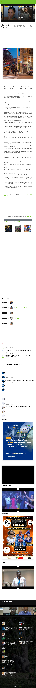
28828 (13, 365)
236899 (12, 399)
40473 (13, 347)
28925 (13, 362)
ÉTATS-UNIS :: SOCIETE (7, 49)
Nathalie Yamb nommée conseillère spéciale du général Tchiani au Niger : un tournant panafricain (11, 673)
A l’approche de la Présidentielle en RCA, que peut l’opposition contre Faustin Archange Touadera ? (10, 668)
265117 (11, 373)
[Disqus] (18, 251)
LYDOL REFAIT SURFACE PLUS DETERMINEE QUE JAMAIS (10, 656)
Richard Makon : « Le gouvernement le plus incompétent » (10, 16)
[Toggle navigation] (33, 2)
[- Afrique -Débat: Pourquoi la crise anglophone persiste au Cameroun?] (3, 373)
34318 (13, 353)
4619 (11, 675)
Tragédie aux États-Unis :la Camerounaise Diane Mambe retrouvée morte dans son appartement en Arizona (9, 662)
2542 (27, 643)
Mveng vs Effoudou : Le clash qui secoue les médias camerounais (10, 643)
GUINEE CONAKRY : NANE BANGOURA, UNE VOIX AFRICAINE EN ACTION (11, 651)
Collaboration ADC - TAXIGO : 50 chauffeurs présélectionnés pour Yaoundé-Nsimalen (25, 15)
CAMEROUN (7, 6)
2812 (11, 630)
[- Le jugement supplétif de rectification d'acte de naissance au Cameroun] (3, 411)
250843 (12, 382)
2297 (11, 639)
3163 (27, 629)
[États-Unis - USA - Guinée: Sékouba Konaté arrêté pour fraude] (3, 365)
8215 (11, 653)
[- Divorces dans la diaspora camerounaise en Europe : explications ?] (3, 377)
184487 (13, 407)
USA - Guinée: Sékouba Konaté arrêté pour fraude (14, 364)
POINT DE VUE (12, 6)
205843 (11, 404)
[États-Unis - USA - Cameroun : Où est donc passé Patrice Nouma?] (3, 347)
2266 (11, 644)
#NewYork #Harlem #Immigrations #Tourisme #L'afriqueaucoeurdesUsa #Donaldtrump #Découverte (18, 220)
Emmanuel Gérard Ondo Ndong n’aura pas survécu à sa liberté (11, 623)
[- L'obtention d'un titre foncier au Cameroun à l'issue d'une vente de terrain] (3, 407)
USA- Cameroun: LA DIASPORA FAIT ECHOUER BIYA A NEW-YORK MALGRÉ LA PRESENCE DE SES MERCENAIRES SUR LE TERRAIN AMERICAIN (19, 360)
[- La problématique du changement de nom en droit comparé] (3, 399)
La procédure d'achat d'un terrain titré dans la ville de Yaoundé (17, 414)
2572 (11, 635)
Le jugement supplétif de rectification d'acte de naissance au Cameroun (18, 410)
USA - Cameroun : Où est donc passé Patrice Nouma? (14, 346)
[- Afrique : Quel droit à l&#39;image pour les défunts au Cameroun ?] (3, 385)
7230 (11, 664)
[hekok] (18, 26)
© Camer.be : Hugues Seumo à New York (11, 84)
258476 (11, 377)
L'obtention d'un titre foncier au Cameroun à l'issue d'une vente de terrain (19, 406)
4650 (11, 624)
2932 (27, 634)
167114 (11, 416)
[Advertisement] (18, 35)
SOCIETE (26, 6)
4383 (27, 624)
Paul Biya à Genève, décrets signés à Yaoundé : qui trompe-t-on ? (27, 628)
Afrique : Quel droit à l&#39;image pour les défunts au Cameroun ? (17, 384)
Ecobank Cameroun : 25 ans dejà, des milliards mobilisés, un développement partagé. (11, 628)
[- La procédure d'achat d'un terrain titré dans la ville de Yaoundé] (3, 415)
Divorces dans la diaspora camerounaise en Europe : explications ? (17, 376)
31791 (13, 357)
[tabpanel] (8, 228)
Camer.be (20, 686)
